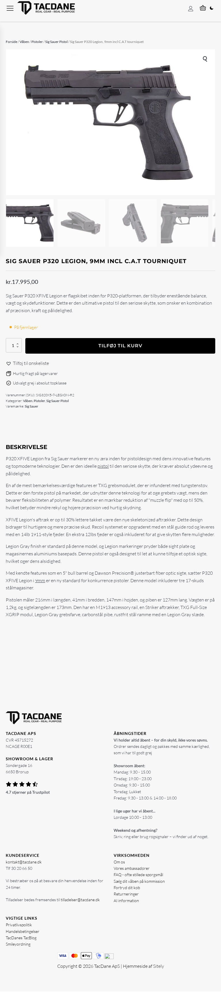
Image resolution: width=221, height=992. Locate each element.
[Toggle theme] (211, 8)
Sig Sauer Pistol (56, 41)
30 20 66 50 (21, 868)
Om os (119, 861)
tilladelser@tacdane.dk (80, 899)
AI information (126, 900)
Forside (11, 41)
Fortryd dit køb (127, 887)
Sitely (158, 966)
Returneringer (126, 893)
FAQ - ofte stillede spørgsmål (138, 874)
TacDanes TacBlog (21, 937)
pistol (103, 466)
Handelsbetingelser (22, 931)
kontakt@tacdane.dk (24, 861)
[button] (205, 59)
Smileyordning (18, 944)
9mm (40, 580)
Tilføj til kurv (120, 345)
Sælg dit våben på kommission (139, 881)
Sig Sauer (31, 406)
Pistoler (37, 41)
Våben (24, 41)
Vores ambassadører (132, 868)
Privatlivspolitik (19, 924)
